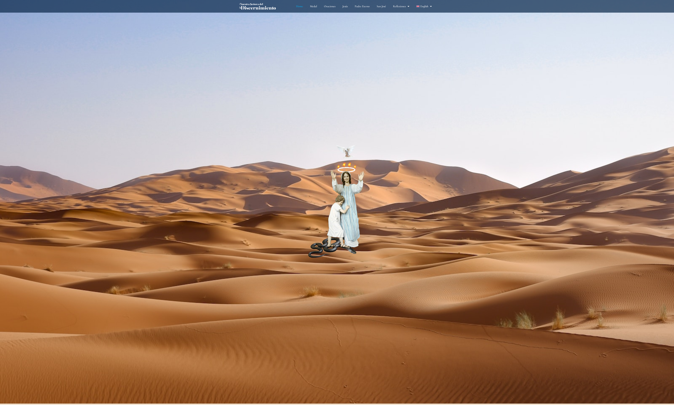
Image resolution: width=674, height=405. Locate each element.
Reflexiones (399, 6)
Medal (313, 6)
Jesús (345, 6)
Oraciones (329, 6)
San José (381, 6)
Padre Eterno (362, 6)
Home (299, 6)
